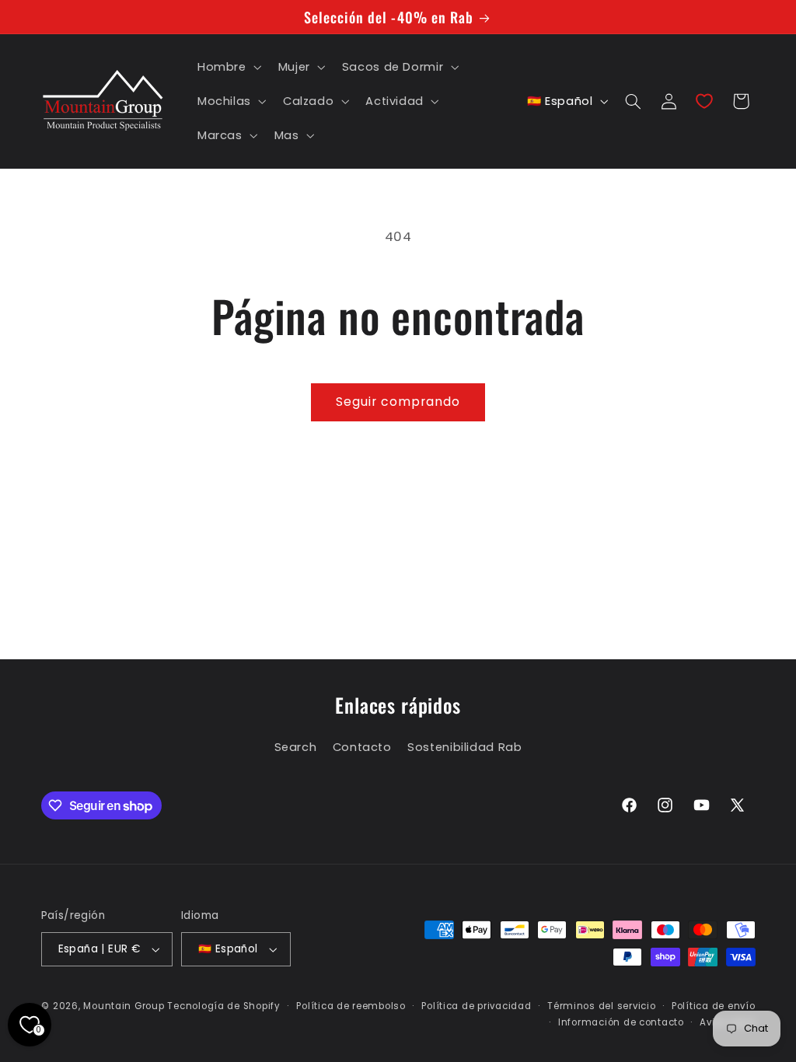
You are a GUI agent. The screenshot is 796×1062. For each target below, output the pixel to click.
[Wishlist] (704, 101)
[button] (227, 67)
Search (295, 747)
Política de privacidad (476, 1006)
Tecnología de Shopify (223, 1006)
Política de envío (714, 1006)
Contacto (362, 747)
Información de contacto (621, 1022)
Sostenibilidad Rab (464, 747)
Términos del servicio (601, 1006)
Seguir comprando (398, 401)
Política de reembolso (350, 1006)
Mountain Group (123, 1006)
